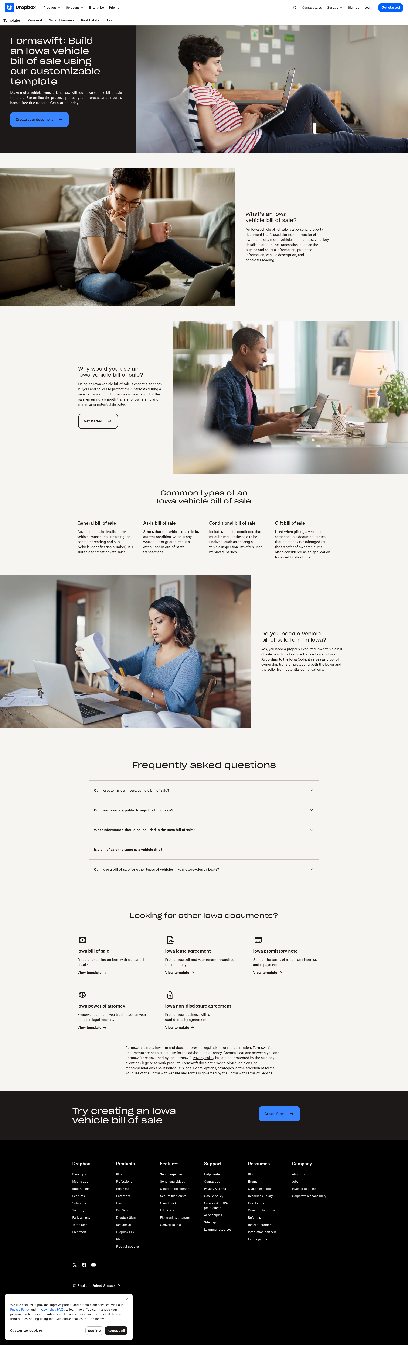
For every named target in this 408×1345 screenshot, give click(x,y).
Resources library (260, 1196)
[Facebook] (84, 1265)
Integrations (80, 1188)
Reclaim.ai (123, 1225)
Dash (119, 1203)
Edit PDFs (167, 1210)
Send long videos (172, 1181)
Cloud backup (170, 1203)
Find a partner (258, 1239)
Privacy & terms (215, 1188)
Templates (79, 1225)
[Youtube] (93, 1265)
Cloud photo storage (174, 1188)
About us (298, 1174)
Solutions (79, 1203)
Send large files (171, 1174)
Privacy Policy (203, 1058)
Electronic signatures (175, 1217)
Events (253, 1181)
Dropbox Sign (126, 1217)
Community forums (262, 1210)
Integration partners (262, 1232)
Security (78, 1210)
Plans (120, 1239)
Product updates (128, 1246)
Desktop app (81, 1174)
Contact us (212, 1181)
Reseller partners (260, 1225)
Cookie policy (213, 1196)
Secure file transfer (173, 1196)
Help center (212, 1174)
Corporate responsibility (309, 1196)
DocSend (122, 1210)
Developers (256, 1203)
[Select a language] (294, 7)
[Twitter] (74, 1265)
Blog (251, 1174)
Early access (81, 1217)
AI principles (213, 1215)
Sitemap (210, 1222)
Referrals (254, 1217)
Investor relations (304, 1188)
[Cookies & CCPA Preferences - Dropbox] (69, 1317)
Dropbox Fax (125, 1232)
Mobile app (80, 1181)
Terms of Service (259, 1073)
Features (78, 1196)
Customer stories (260, 1188)
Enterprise (123, 1196)
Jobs (295, 1181)
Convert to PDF (171, 1225)
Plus (119, 1174)
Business (122, 1188)
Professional (124, 1181)
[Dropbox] (23, 7)
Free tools (79, 1232)
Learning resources (217, 1229)
